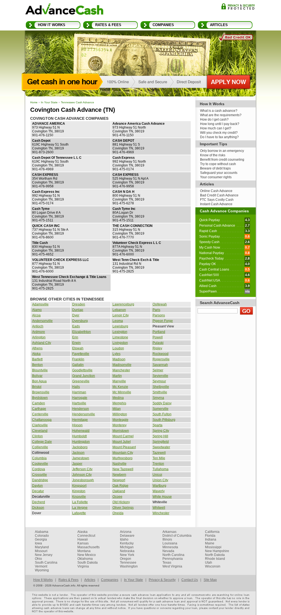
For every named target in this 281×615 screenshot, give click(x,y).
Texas (166, 562)
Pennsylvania (172, 559)
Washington (129, 566)
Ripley (157, 348)
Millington (120, 414)
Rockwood (160, 354)
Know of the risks (212, 155)
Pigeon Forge (163, 321)
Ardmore (38, 332)
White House (162, 497)
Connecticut (86, 536)
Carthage (39, 409)
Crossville (39, 475)
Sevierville (160, 376)
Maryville (119, 381)
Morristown (121, 431)
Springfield (161, 442)
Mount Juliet (122, 442)
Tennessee (128, 562)
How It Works (51, 25)
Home (34, 102)
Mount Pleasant (124, 447)
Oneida (118, 513)
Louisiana (169, 543)
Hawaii (82, 539)
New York (127, 555)
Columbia (39, 458)
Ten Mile (159, 458)
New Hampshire (217, 551)
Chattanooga (42, 420)
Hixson (77, 425)
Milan (117, 409)
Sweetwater (161, 447)
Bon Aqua (39, 381)
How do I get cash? (214, 119)
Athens (37, 348)
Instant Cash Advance (216, 204)
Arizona (125, 532)
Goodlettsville (82, 370)
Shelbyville (161, 387)
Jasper (77, 464)
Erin (75, 337)
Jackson (78, 453)
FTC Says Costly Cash (217, 200)
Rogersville (161, 359)
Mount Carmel (123, 436)
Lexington (120, 332)
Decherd (38, 502)
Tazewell (159, 453)
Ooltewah (160, 304)
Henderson (80, 409)
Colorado (42, 536)
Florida (210, 536)
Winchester (161, 513)
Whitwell (159, 508)
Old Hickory (121, 502)
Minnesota (170, 547)
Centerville (40, 414)
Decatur (38, 491)
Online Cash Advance (216, 191)
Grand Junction (83, 376)
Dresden (78, 304)
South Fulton (162, 414)
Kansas (83, 543)
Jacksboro (80, 447)
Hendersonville (83, 414)
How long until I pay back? (219, 124)
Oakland (119, 491)
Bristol (36, 387)
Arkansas (169, 532)
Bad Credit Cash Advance (219, 195)
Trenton (158, 464)
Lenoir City (121, 315)
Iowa (38, 543)
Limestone (120, 337)
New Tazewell (123, 469)
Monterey (120, 425)
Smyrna (158, 398)
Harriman (79, 392)
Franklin (78, 359)
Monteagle (120, 420)
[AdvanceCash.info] (64, 10)
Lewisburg (120, 326)
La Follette (80, 502)
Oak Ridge (120, 486)
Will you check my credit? (219, 133)
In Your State (49, 102)
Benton (37, 365)
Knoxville (79, 497)
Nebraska (127, 551)
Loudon (118, 348)
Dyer (75, 315)
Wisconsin (212, 566)
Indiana (210, 539)
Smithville (160, 392)
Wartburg (159, 486)
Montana (84, 551)
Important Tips (213, 144)
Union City (160, 480)
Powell (158, 337)
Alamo (37, 310)
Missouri (41, 551)
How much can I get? (215, 128)
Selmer (158, 370)
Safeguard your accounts (218, 173)
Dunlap (77, 310)
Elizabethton (81, 332)
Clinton (37, 436)
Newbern (119, 475)
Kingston (78, 491)
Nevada (168, 551)
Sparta (157, 425)
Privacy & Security (238, 6)
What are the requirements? (220, 115)
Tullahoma (160, 469)
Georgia (41, 539)
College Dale (42, 442)
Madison (119, 359)
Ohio (38, 559)
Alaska (82, 532)
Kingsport (79, 486)
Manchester (121, 370)
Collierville (40, 447)
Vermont (41, 566)
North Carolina (173, 555)
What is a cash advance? (218, 111)
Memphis (119, 403)
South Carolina (46, 562)
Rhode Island (215, 559)
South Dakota (87, 562)
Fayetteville (80, 354)
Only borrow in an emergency (222, 151)
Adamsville (40, 304)
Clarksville (40, 425)
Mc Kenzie (120, 387)
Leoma (118, 321)
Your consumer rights (216, 177)
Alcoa (36, 315)
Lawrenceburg (123, 304)
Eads (76, 326)
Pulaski (158, 343)
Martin (117, 376)
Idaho (124, 539)
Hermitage (80, 420)
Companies (163, 25)
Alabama (41, 532)
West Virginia (172, 566)
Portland (159, 332)
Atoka (36, 354)
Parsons (159, 315)
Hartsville (79, 403)
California (212, 532)
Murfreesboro (123, 458)
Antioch (37, 326)
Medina (118, 398)
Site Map (210, 580)
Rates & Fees (108, 25)
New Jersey (43, 555)
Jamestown (80, 458)
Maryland (42, 547)
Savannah (160, 365)
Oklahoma (85, 559)
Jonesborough (83, 480)
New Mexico (86, 555)
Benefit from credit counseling (222, 160)
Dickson (38, 508)
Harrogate (79, 398)
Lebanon (119, 310)
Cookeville (40, 464)
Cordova (38, 469)
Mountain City (123, 453)
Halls (76, 387)
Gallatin (78, 365)
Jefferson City (82, 469)
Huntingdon (81, 442)
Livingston (120, 343)
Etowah (77, 348)
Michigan (127, 547)
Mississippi (213, 547)
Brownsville (40, 392)
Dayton (37, 486)
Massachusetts (88, 547)
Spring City (161, 431)
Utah (208, 562)
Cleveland (39, 431)
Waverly (159, 491)
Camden (38, 403)
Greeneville (80, 381)
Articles (219, 25)
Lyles (116, 354)
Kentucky (127, 543)
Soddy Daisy (162, 403)
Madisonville (122, 365)
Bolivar (37, 376)
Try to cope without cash (218, 164)
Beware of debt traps (215, 168)
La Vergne (80, 508)
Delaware (127, 536)
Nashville (120, 464)
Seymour (159, 381)
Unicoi (157, 475)
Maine (209, 543)
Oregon (125, 559)
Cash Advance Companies (224, 211)
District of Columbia (177, 536)
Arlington (39, 337)
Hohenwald (80, 431)
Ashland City (41, 343)
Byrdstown (40, 398)
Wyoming (42, 570)
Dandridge (40, 480)
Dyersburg (80, 321)
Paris (156, 310)
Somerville (160, 409)
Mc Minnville (122, 392)
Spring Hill (160, 436)
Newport (119, 480)
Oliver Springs (123, 508)
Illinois (167, 539)
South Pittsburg (164, 420)
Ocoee (117, 497)
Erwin (76, 343)
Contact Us (189, 580)
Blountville (40, 370)
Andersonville (42, 321)
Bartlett (37, 359)
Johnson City (82, 475)
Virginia (83, 566)
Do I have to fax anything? (219, 137)
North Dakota (215, 555)
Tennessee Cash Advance (77, 102)
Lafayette (79, 513)
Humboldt (79, 436)
